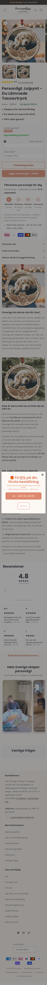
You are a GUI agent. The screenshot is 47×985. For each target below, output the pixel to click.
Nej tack (23, 506)
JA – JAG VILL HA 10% (23, 496)
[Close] (42, 475)
